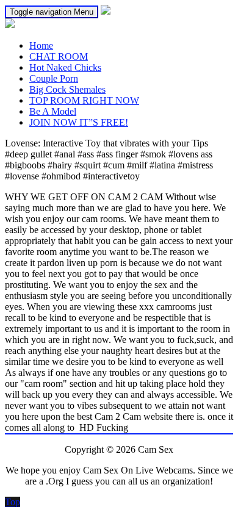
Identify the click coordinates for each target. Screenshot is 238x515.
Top (12, 502)
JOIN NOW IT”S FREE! (78, 122)
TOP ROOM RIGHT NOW (84, 100)
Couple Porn (53, 78)
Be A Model (52, 111)
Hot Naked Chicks (65, 67)
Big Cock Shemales (67, 89)
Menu (51, 11)
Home (41, 45)
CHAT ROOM (58, 56)
